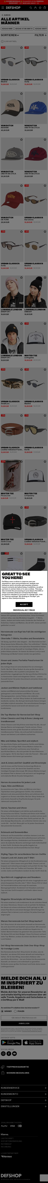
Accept (24, 604)
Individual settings (24, 610)
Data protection (19, 598)
